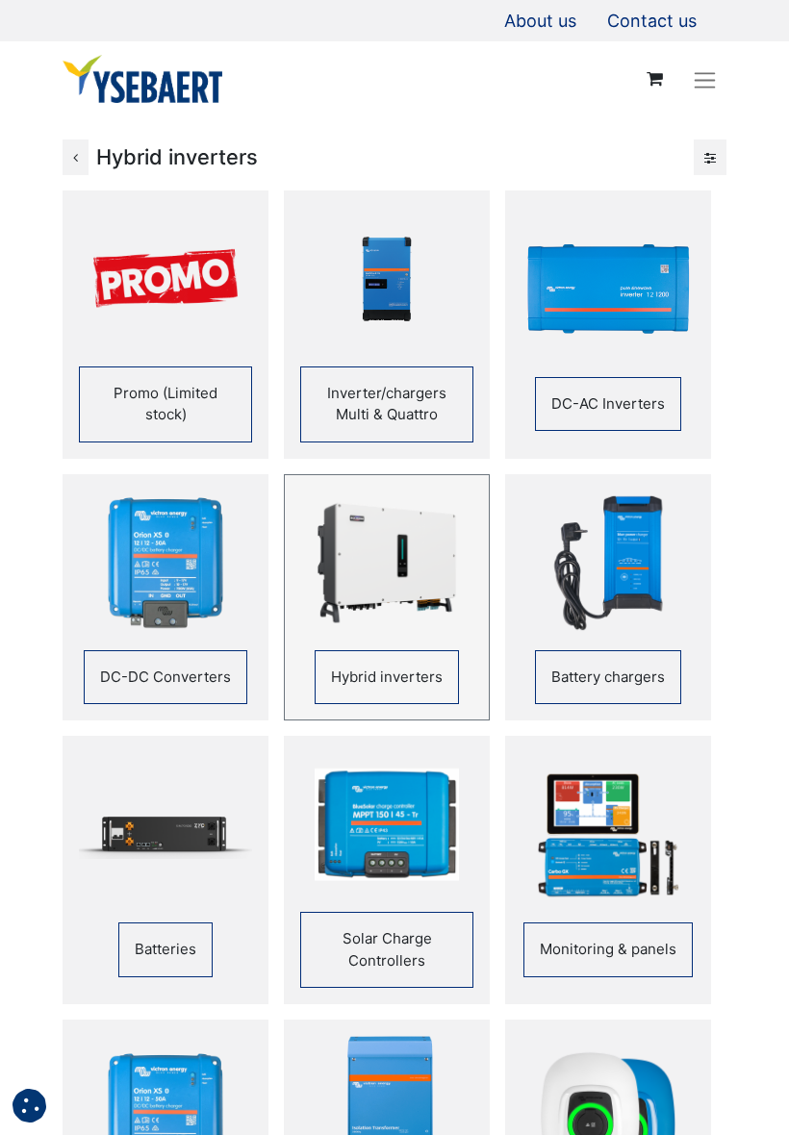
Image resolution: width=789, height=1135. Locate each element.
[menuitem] (540, 21)
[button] (29, 1105)
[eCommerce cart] (654, 79)
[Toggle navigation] (704, 79)
